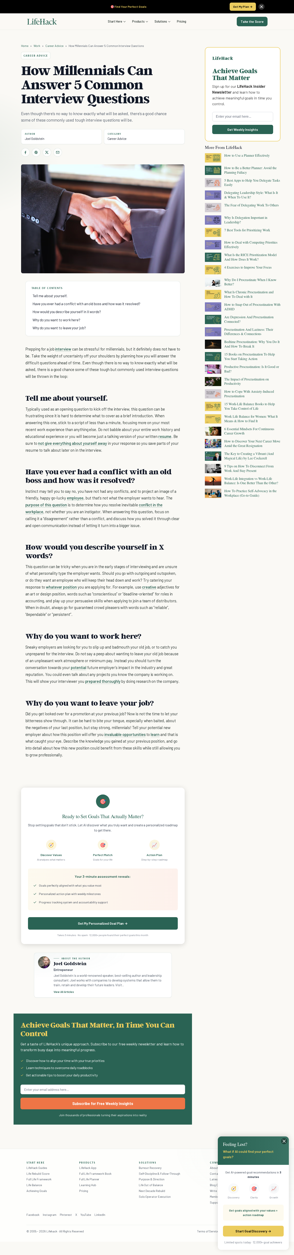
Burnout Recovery (150, 1168)
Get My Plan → (242, 6)
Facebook (32, 1214)
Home (25, 46)
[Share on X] (47, 152)
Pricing (181, 21)
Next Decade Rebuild (152, 1191)
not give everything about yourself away (72, 443)
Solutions (161, 21)
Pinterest (66, 1214)
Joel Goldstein (35, 139)
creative (149, 586)
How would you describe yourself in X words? (66, 311)
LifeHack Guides (36, 1168)
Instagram (49, 1214)
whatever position (61, 586)
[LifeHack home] (41, 21)
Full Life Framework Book (95, 1173)
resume (164, 436)
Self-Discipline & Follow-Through (159, 1173)
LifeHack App (87, 1168)
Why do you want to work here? (56, 320)
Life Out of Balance (151, 1185)
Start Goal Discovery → (253, 1231)
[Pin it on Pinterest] (36, 152)
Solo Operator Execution (155, 1196)
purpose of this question (46, 504)
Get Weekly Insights (242, 129)
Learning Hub (87, 1185)
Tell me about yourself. (49, 296)
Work (37, 46)
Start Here (115, 21)
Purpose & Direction (151, 1179)
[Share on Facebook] (25, 152)
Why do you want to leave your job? (59, 328)
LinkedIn (99, 1214)
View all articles (64, 992)
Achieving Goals (36, 1191)
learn (155, 734)
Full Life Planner (89, 1179)
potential (78, 667)
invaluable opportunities (125, 734)
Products (138, 21)
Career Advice (54, 46)
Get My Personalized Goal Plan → (103, 923)
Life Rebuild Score (37, 1173)
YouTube (85, 1214)
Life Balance (34, 1185)
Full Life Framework (38, 1179)
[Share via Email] (57, 152)
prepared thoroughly (103, 681)
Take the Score (252, 21)
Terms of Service (208, 1231)
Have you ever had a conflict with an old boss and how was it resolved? (86, 303)
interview (63, 348)
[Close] (261, 7)
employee (75, 497)
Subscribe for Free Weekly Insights (102, 1103)
